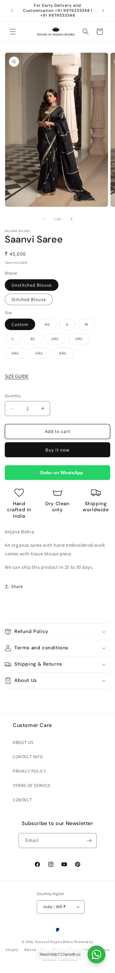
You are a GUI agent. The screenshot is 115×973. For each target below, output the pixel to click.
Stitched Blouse (29, 299)
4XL (19, 354)
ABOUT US (23, 742)
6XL (66, 354)
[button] (13, 32)
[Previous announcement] (12, 11)
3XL (82, 340)
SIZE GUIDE (16, 376)
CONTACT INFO (28, 757)
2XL (58, 340)
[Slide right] (72, 219)
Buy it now (57, 450)
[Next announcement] (103, 11)
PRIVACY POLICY (29, 771)
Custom (20, 324)
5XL (42, 354)
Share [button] (17, 586)
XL (36, 340)
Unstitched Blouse (32, 285)
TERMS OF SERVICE (32, 785)
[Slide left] (43, 219)
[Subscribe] (89, 840)
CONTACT (22, 800)
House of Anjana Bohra (54, 941)
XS (51, 325)
